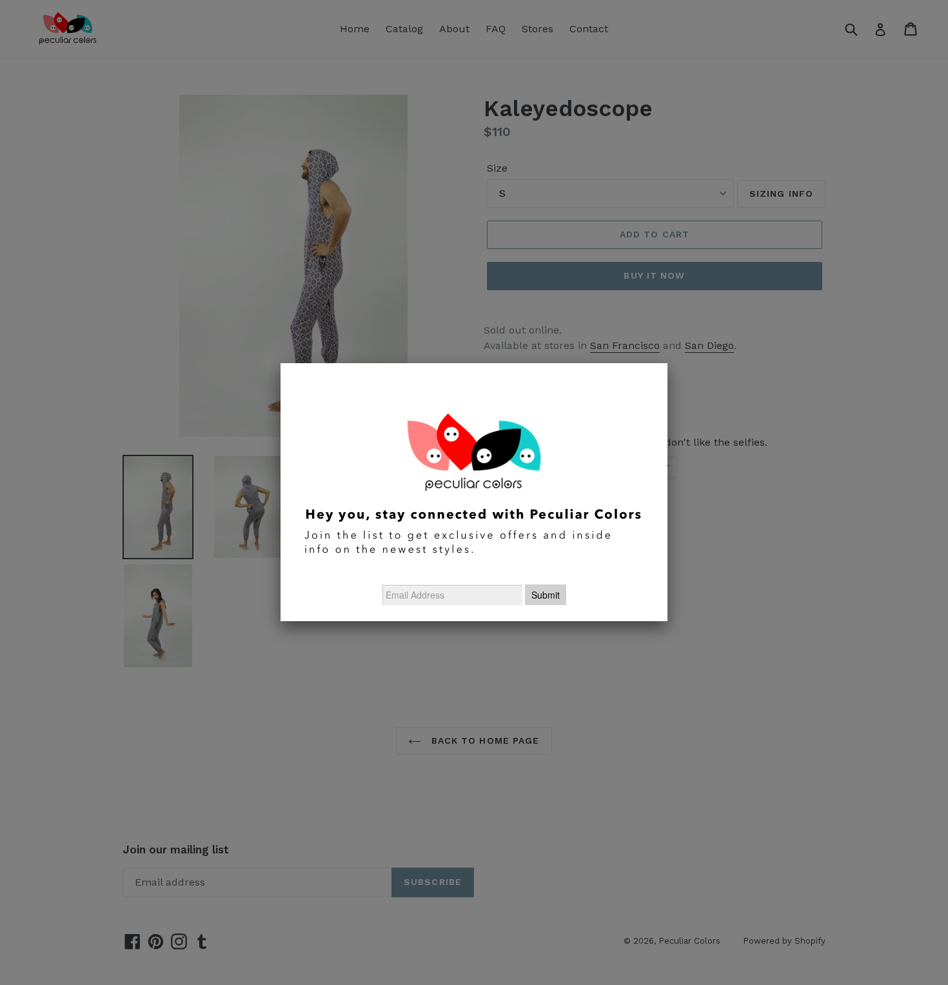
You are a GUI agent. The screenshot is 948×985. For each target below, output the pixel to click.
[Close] (667, 363)
